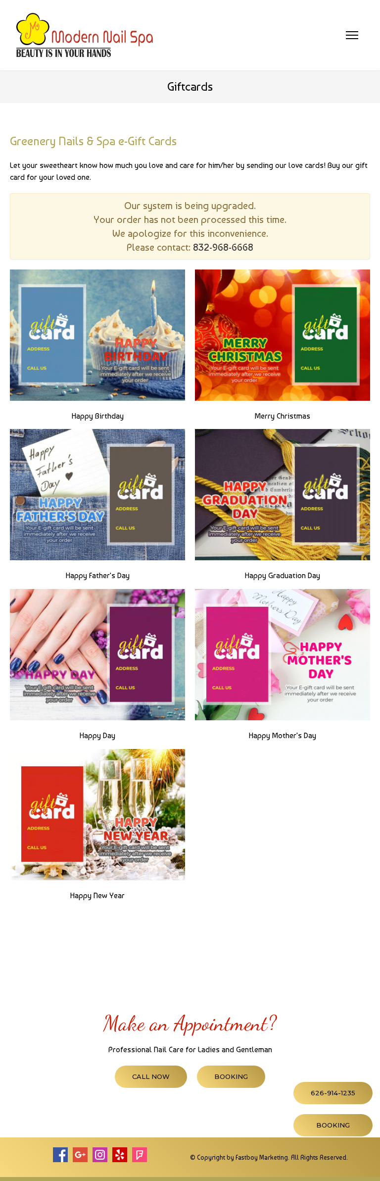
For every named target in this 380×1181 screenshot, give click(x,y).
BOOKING (231, 1076)
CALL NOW (151, 1076)
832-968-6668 (223, 247)
